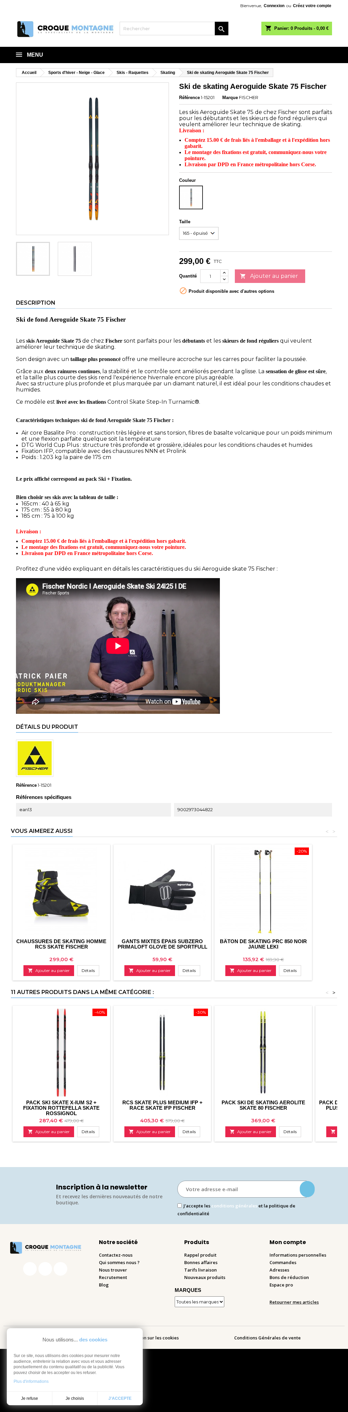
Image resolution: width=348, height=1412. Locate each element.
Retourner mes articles (294, 1302)
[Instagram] (45, 1269)
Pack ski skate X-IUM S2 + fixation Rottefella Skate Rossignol (61, 1108)
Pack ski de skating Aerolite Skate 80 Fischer (263, 1105)
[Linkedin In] (60, 1269)
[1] (307, 1189)
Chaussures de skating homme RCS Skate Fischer (61, 944)
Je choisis (75, 1398)
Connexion (274, 5)
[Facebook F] (30, 1269)
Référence (189, 97)
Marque (230, 97)
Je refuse (29, 1398)
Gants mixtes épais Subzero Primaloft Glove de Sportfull (162, 944)
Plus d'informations (31, 1381)
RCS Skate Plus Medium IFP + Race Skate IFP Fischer (162, 1105)
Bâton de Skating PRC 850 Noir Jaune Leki (263, 944)
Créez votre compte (312, 5)
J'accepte (120, 1398)
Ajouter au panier (269, 276)
